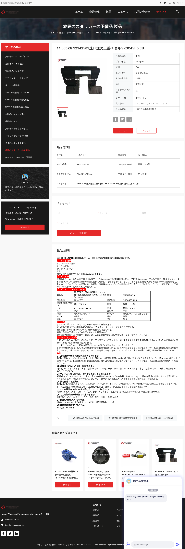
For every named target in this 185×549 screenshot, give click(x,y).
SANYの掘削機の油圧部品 (17, 107)
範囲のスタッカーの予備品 (71, 32)
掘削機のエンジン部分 (15, 114)
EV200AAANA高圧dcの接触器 (159, 418)
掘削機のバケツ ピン (14, 64)
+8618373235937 (24, 219)
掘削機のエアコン (13, 121)
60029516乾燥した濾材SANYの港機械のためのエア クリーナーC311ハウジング (100, 474)
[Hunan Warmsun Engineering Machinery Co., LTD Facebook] (161, 3)
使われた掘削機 (12, 85)
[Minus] (178, 481)
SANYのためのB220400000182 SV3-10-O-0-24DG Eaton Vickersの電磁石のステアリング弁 (134, 474)
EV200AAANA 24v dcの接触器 (85, 418)
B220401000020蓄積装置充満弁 (122, 418)
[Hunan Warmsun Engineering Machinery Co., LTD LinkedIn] (170, 3)
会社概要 (95, 510)
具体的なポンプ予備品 (15, 143)
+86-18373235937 (23, 213)
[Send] (177, 544)
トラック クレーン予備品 (16, 136)
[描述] (177, 11)
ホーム (53, 32)
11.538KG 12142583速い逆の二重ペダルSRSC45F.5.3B (166, 474)
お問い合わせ (97, 526)
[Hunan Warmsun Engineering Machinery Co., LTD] (10, 12)
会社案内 (95, 515)
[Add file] (128, 544)
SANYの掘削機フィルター (17, 92)
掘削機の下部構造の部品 (16, 128)
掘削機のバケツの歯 (14, 71)
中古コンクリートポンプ (16, 78)
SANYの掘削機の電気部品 (17, 100)
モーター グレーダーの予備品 (18, 157)
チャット (25, 227)
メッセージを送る (79, 233)
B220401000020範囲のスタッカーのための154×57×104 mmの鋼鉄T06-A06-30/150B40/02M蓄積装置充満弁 (67, 474)
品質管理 (95, 521)
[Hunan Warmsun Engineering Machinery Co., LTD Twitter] (165, 3)
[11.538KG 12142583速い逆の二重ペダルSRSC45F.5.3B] (83, 79)
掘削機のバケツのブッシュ (17, 56)
